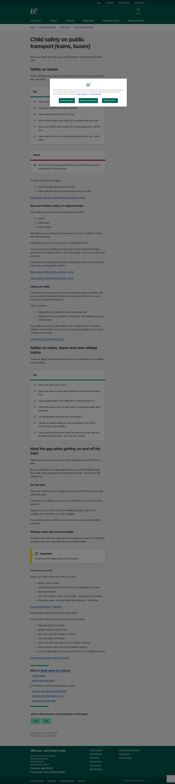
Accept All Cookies (66, 100)
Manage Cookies (110, 100)
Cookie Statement (81, 94)
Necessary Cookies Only (88, 100)
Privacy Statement (96, 94)
